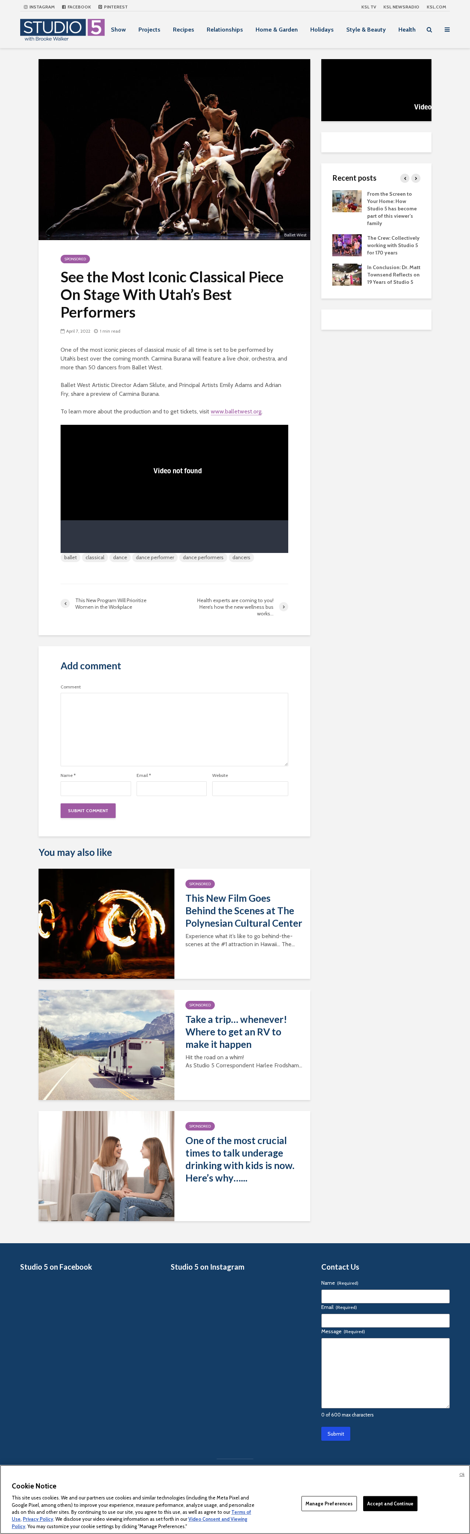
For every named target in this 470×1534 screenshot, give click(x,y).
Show (118, 29)
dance (120, 557)
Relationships (225, 29)
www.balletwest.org (236, 411)
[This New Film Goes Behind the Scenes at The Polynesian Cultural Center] (106, 923)
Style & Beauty (366, 29)
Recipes (183, 29)
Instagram (41, 7)
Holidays (322, 29)
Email (144, 775)
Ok (461, 1474)
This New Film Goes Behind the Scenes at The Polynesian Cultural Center (243, 910)
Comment (71, 687)
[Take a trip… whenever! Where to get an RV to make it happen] (106, 1044)
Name (68, 775)
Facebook (78, 7)
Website (220, 775)
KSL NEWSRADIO (401, 7)
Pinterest (115, 7)
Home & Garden (277, 29)
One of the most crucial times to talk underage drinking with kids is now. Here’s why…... (239, 1159)
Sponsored (75, 259)
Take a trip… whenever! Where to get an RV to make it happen (236, 1031)
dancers (241, 557)
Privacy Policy (38, 1519)
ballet (70, 557)
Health (407, 29)
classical (95, 557)
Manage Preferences (329, 1503)
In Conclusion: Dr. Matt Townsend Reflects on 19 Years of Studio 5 (393, 274)
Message (343, 1331)
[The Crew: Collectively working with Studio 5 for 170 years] (347, 244)
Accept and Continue (390, 1503)
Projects (149, 29)
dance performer (155, 557)
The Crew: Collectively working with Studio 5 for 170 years (393, 245)
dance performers (203, 557)
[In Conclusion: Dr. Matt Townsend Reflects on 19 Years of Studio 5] (347, 274)
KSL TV (368, 7)
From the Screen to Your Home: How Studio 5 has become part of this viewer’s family (392, 209)
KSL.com (436, 7)
